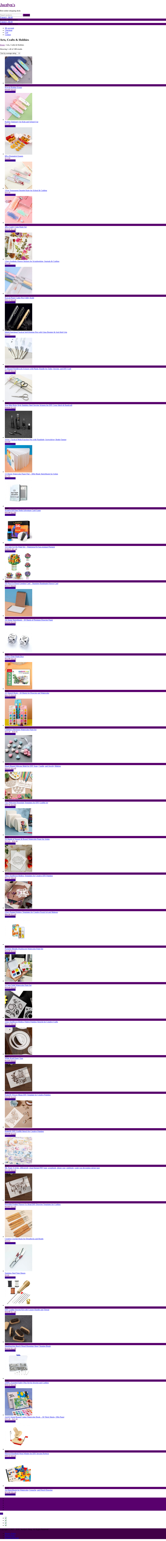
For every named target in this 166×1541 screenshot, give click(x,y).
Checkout (8, 30)
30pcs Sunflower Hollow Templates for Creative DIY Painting (29, 876)
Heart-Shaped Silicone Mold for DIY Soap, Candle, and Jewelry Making (33, 766)
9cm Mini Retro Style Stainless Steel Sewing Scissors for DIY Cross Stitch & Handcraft (38, 405)
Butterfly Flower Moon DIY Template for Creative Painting (28, 1095)
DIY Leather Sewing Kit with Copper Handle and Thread (27, 1310)
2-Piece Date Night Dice (14, 657)
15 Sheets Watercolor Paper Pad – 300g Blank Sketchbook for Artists (31, 474)
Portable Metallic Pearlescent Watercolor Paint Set (24, 949)
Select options (10, 92)
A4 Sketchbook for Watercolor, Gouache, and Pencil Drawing (28, 1490)
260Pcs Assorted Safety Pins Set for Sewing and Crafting (27, 1383)
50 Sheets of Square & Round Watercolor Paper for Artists (27, 839)
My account (9, 28)
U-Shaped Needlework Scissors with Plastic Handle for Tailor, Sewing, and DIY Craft (38, 369)
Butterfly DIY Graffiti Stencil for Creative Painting (24, 1131)
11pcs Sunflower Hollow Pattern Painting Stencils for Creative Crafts (31, 1022)
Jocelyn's (7, 5)
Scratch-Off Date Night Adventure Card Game (23, 510)
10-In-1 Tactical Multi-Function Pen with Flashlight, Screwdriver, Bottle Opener (35, 440)
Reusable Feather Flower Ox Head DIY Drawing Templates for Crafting (33, 1204)
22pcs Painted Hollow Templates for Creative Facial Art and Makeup (31, 912)
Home (2, 45)
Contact (8, 35)
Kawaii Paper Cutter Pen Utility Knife (19, 298)
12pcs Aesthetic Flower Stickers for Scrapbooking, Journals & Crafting (32, 261)
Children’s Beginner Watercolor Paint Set (20, 730)
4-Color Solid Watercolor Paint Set (18, 985)
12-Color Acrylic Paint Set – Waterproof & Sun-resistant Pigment (30, 547)
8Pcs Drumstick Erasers (14, 156)
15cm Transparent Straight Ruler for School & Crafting (26, 190)
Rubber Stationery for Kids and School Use (21, 122)
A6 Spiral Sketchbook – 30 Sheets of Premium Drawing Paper (29, 620)
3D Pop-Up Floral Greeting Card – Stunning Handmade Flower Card (31, 583)
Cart (6, 32)
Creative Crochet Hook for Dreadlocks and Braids (24, 1239)
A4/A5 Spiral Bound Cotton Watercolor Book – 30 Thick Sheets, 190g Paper (34, 1417)
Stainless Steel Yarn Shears (15, 1273)
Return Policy (10, 1536)
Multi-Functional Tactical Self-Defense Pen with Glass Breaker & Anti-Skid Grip (36, 332)
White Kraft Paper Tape (14, 1058)
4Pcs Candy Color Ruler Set (16, 227)
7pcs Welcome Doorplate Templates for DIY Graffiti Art (26, 803)
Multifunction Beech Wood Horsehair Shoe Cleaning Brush (28, 1346)
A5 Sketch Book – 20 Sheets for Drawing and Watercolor (27, 693)
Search (26, 15)
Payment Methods (12, 1538)
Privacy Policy (10, 1534)
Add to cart (9, 770)
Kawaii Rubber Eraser (13, 87)
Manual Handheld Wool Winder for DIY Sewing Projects (27, 1454)
